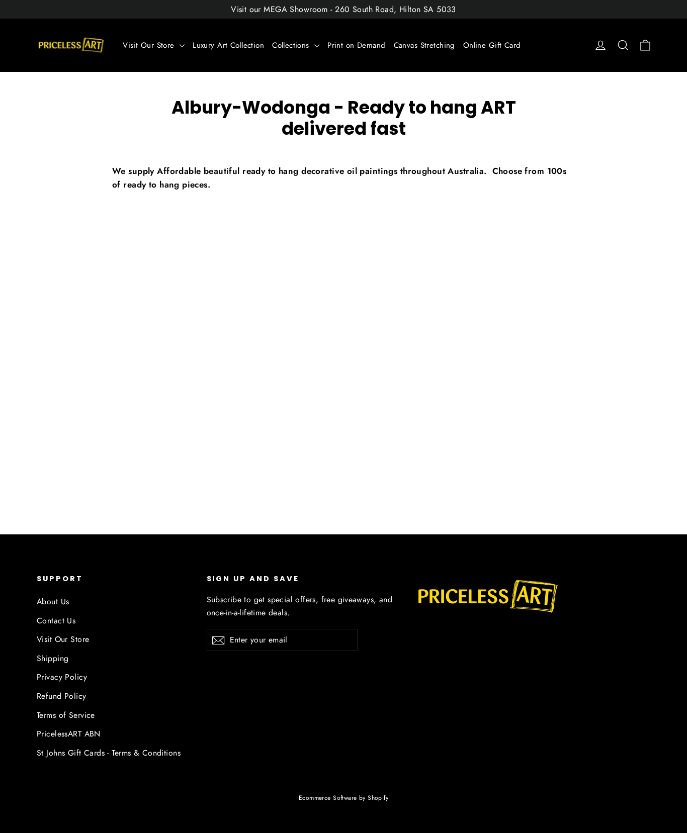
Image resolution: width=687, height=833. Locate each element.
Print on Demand (356, 45)
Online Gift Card (492, 45)
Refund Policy (62, 696)
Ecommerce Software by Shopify (343, 797)
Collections (292, 45)
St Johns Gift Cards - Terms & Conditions (109, 753)
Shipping (52, 658)
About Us (53, 601)
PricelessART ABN (69, 733)
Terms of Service (66, 715)
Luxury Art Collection (228, 45)
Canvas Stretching (424, 45)
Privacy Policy (62, 677)
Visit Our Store (150, 45)
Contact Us (56, 620)
